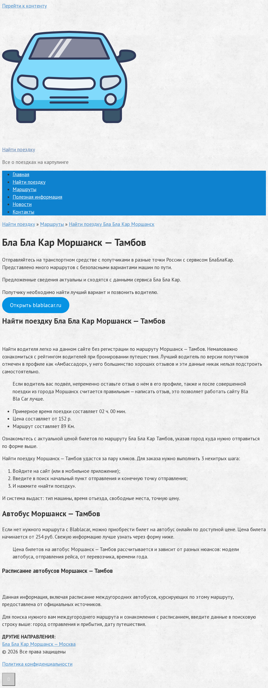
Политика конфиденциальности (37, 664)
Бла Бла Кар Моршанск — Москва (39, 644)
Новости (22, 204)
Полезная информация (37, 197)
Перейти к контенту (24, 6)
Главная (21, 174)
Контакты (23, 212)
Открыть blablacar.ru (35, 305)
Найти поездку (18, 149)
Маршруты (24, 189)
